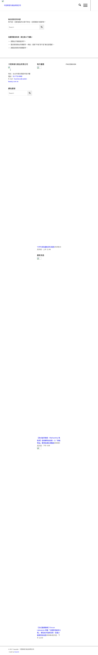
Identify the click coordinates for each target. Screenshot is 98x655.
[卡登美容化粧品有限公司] (11, 5)
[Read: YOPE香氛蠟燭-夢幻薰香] (39, 68)
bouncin (16, 652)
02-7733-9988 (17, 76)
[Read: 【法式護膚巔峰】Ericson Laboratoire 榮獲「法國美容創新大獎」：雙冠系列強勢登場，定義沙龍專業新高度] (39, 449)
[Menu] (84, 5)
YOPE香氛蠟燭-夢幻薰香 (45, 247)
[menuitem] (78, 5)
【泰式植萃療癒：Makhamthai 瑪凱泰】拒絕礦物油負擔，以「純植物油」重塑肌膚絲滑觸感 (48, 440)
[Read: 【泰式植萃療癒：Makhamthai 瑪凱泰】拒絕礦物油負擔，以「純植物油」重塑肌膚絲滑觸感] (39, 259)
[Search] (78, 5)
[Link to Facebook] (94, 5)
